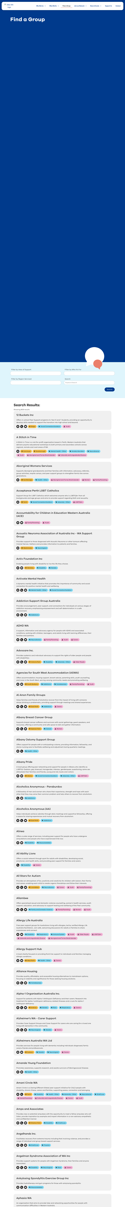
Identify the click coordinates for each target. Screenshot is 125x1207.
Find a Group (66, 6)
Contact (118, 6)
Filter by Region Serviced (21, 379)
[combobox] (35, 373)
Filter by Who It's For (73, 369)
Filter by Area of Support (21, 369)
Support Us (108, 6)
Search (67, 379)
